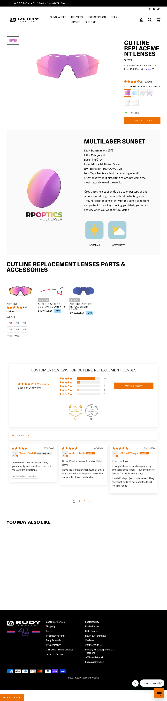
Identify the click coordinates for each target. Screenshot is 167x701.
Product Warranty (55, 635)
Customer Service (55, 621)
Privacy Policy (53, 644)
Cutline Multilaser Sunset (127, 93)
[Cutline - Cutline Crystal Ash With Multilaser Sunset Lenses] (10, 323)
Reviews (89, 640)
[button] (132, 81)
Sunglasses (58, 17)
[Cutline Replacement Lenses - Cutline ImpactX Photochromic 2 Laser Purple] (31, 579)
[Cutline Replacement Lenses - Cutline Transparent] (10, 586)
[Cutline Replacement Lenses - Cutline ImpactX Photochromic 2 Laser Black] (38, 579)
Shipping (50, 626)
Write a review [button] (134, 385)
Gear (114, 17)
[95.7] (75, 410)
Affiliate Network (94, 657)
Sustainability (92, 621)
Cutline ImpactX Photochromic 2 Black (143, 93)
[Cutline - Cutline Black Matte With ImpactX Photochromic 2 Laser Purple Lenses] (24, 329)
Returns (50, 631)
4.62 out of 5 (42, 383)
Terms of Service (55, 654)
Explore (90, 22)
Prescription (97, 17)
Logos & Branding (94, 662)
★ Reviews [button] (12, 697)
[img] (19, 448)
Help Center (91, 631)
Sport (75, 22)
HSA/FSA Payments (95, 635)
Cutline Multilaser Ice (135, 93)
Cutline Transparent (135, 102)
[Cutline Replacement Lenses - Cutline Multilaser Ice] (17, 579)
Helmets (77, 17)
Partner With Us (94, 644)
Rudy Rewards (53, 640)
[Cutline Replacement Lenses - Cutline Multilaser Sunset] (10, 579)
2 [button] (79, 501)
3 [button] (84, 501)
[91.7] (91, 410)
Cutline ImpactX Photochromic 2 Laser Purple (151, 93)
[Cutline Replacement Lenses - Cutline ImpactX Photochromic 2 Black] (24, 579)
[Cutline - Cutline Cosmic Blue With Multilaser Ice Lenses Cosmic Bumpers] (17, 323)
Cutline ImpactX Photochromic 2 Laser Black (127, 102)
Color (142, 86)
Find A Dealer (92, 626)
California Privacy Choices (59, 649)
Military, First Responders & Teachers (99, 651)
